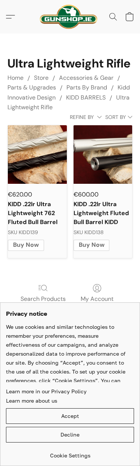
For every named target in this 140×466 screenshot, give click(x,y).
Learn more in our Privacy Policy (46, 391)
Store (41, 78)
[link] (70, 452)
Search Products (43, 299)
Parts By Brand (86, 87)
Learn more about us (31, 400)
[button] (70, 17)
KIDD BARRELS (86, 97)
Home (15, 78)
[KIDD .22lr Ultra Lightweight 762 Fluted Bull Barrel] (37, 154)
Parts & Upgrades (31, 87)
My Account (97, 299)
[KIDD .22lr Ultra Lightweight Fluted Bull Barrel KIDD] (103, 154)
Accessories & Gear (86, 78)
